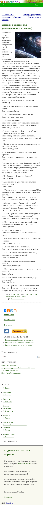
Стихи (7, 430)
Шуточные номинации (9, 370)
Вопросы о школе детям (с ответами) (18, 345)
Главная (6, 5)
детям (19, 297)
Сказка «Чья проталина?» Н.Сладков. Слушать (11, 17)
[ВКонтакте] (5, 310)
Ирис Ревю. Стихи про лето (11, 373)
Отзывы (6, 406)
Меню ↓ (37, 5)
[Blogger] (15, 310)
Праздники (9, 411)
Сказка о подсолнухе (8, 365)
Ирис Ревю (10, 455)
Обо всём (8, 402)
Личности (6, 399)
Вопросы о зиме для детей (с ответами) (19, 342)
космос (24, 297)
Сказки (7, 418)
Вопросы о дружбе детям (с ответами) (19, 340)
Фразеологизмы (8, 434)
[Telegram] (11, 310)
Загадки (8, 395)
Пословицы (7, 408)
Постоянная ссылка (17, 299)
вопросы (13, 297)
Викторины (17, 294)
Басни (7, 388)
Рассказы (6, 415)
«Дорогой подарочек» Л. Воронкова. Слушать (18, 368)
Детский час (9, 503)
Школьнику (9, 437)
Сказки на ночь (8, 422)
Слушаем (6, 427)
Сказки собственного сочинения (15, 425)
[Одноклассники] (8, 310)
